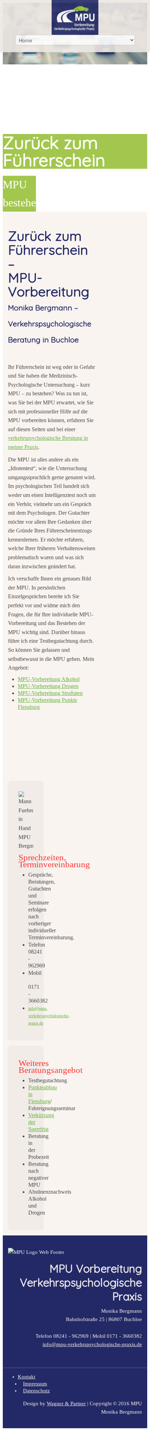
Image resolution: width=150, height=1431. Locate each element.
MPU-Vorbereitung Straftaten (50, 693)
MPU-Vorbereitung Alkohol (49, 679)
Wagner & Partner (66, 1403)
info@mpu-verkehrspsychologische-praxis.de (92, 1344)
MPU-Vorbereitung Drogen (48, 686)
